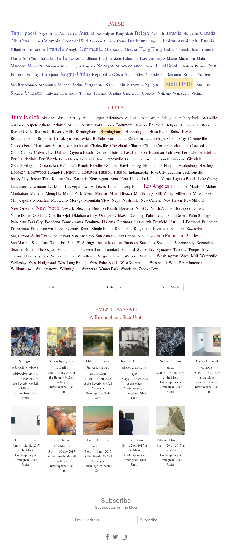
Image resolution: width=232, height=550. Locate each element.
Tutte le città (25, 117)
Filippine (18, 49)
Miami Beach (120, 193)
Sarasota (131, 242)
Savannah (164, 242)
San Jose (193, 235)
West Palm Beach (103, 262)
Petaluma (92, 221)
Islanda (16, 58)
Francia (55, 48)
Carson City (176, 138)
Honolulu (72, 172)
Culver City (43, 152)
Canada (207, 32)
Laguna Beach (184, 178)
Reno (85, 228)
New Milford (194, 200)
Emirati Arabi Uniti (181, 41)
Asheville (209, 117)
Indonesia (183, 49)
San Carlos (126, 235)
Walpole (131, 256)
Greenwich (49, 165)
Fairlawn (173, 152)
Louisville (179, 186)
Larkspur (55, 186)
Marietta (37, 193)
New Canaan (151, 200)
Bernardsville (22, 131)
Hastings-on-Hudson (159, 165)
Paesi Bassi (166, 65)
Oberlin (55, 215)
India (169, 49)
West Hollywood (42, 262)
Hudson (105, 172)
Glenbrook (160, 158)
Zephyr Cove (149, 268)
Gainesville (113, 158)
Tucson (16, 256)
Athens (45, 124)
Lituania (130, 58)
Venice (56, 256)
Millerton (183, 193)
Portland (176, 221)
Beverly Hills (63, 131)
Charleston (42, 145)
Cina (24, 40)
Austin (87, 124)
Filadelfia (207, 152)
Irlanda (206, 49)
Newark (67, 208)
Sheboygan (46, 249)
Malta (201, 58)
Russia (189, 74)
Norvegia (105, 65)
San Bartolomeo (24, 84)
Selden (30, 249)
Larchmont (37, 186)
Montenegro (71, 65)
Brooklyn (62, 138)
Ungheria (131, 93)
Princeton (210, 221)
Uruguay (149, 93)
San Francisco (170, 235)
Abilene (47, 117)
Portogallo (37, 74)
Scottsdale (205, 242)
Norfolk (142, 208)
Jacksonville (193, 172)
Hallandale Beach (74, 165)
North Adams (161, 208)
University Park (36, 256)
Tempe (193, 249)
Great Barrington (24, 165)
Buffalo (99, 138)
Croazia (109, 41)
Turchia (99, 93)
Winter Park (108, 268)
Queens (72, 228)
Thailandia (68, 93)
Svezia (17, 93)
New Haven (172, 200)
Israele (47, 58)
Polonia (17, 74)
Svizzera (34, 92)
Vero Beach (86, 256)
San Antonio (106, 235)
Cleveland (118, 145)
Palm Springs (199, 215)
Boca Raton (159, 131)
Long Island (132, 186)
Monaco (52, 65)
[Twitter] (115, 536)
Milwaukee (202, 193)
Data (52, 287)
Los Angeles (156, 185)
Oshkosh (120, 215)
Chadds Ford (21, 145)
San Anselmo (83, 235)
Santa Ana (40, 242)
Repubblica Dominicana (144, 74)
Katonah (80, 178)
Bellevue (156, 124)
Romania (174, 74)
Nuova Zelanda (129, 66)
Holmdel (55, 172)
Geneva (131, 158)
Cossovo (96, 41)
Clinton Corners (156, 145)
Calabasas (136, 138)
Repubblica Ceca (107, 74)
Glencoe (178, 158)
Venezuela (181, 93)
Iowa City (158, 172)
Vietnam (197, 93)
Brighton (45, 138)
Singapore (94, 84)
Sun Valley (146, 249)
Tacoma (179, 249)
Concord (197, 145)
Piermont (124, 221)
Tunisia (85, 93)
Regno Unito (75, 74)
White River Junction (185, 262)
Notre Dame (21, 215)
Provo (59, 228)
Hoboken (18, 172)
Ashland (17, 124)
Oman (149, 66)
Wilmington (70, 268)
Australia (68, 33)
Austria (86, 33)
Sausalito (147, 242)
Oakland (40, 215)
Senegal (64, 84)
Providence (20, 228)
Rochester (194, 228)
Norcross (126, 208)
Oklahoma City (84, 215)
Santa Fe (57, 242)
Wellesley (19, 262)
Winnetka (89, 268)
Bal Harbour (104, 124)
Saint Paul (61, 235)
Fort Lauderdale (24, 158)
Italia (61, 57)
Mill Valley (164, 193)
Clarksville (99, 145)
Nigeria (89, 65)
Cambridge (156, 138)
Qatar (53, 74)
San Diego (146, 235)
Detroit (116, 152)
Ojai (66, 215)
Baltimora (124, 124)
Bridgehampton (23, 138)
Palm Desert (177, 215)
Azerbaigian (105, 33)
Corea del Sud (75, 41)
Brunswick (82, 138)
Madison (197, 186)
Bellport (172, 124)
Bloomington (136, 131)
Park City (35, 221)
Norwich (199, 208)
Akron (61, 117)
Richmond (123, 228)
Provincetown (42, 228)
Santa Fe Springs (81, 242)
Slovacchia (115, 84)
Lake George (208, 178)
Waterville (208, 256)
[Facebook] (107, 536)
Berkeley (209, 124)
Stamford (112, 249)
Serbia (77, 84)
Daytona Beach (80, 152)
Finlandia (36, 49)
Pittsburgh (142, 221)
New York (47, 207)
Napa (116, 200)
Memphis (53, 193)
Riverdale (160, 228)
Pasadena (52, 221)
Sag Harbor (20, 235)
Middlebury (143, 193)
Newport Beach (104, 208)
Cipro (35, 41)
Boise (175, 131)
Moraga (76, 200)
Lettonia (76, 58)
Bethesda (42, 131)
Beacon (141, 124)
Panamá (200, 66)
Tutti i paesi (23, 33)
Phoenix (108, 221)
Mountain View (97, 200)
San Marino (47, 84)
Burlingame (116, 138)
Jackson (174, 172)
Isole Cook (31, 58)
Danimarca (138, 40)
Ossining (137, 215)
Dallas (60, 152)
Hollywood (37, 172)
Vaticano (164, 93)
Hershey (206, 165)
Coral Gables (21, 152)
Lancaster (18, 186)
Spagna (153, 84)
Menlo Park (72, 193)
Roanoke (177, 228)
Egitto (156, 41)
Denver (101, 152)
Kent (114, 178)
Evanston (156, 152)
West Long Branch (72, 262)
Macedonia (187, 58)
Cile (14, 41)
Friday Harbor (91, 158)
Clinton (135, 145)
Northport (182, 208)
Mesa (88, 193)
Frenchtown (68, 158)
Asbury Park (189, 117)
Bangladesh (124, 33)
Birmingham (86, 131)
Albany (74, 117)
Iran (195, 49)
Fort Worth (48, 158)
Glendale (194, 158)
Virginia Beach (110, 256)
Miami (101, 193)
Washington (167, 256)
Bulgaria (190, 33)
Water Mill (189, 256)
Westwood (158, 262)
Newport (83, 208)
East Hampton (135, 152)
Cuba (121, 41)
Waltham (147, 256)
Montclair (41, 200)
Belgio (142, 33)
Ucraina (114, 93)
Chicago (61, 145)
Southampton (68, 249)
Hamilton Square (104, 165)
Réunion (204, 74)
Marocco (18, 65)
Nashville (130, 200)
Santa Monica (109, 242)
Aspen (31, 124)
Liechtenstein (110, 58)
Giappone (114, 49)
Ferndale (189, 152)
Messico (35, 65)
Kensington (98, 178)
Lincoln (114, 186)
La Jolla (148, 178)
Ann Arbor (150, 117)
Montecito (59, 200)
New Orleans (22, 208)
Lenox (88, 186)
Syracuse (164, 249)
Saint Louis (41, 235)
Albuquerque (93, 117)
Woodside (129, 268)
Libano (91, 58)
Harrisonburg (130, 165)
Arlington (169, 117)
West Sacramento (134, 262)
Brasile (174, 32)
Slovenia (135, 84)
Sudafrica (204, 84)
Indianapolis (139, 172)
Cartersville (197, 138)
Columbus (179, 145)
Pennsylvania (72, 221)
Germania (91, 48)
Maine (211, 186)
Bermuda (158, 33)
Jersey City (20, 178)
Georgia (71, 49)
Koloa (135, 178)
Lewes (101, 186)
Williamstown (22, 268)
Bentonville (190, 124)
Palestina (186, 65)
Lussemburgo (152, 58)
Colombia (51, 41)
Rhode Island (102, 228)
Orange (105, 215)
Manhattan (19, 193)
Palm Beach (155, 215)
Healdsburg (188, 165)
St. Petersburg (92, 249)
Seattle (17, 249)
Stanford (128, 249)
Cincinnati (79, 145)
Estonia (207, 41)
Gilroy (144, 158)
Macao (172, 58)
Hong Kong (150, 49)
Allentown (114, 117)
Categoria (114, 287)
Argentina (47, 33)
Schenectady (184, 242)
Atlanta (59, 125)
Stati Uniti (178, 83)
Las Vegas (73, 186)
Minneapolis (21, 200)
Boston (188, 131)
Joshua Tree (40, 178)
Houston (89, 172)
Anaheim (132, 117)
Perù (212, 65)
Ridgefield (142, 228)
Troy (204, 249)
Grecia (131, 49)
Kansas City (61, 178)
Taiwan (52, 93)
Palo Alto (18, 221)
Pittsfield (160, 221)
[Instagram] (124, 536)
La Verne (164, 178)
